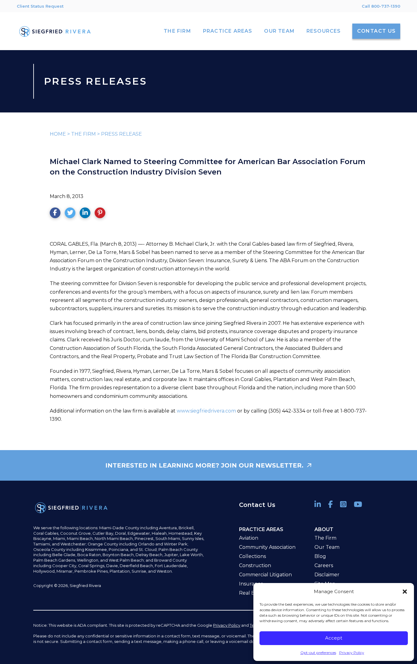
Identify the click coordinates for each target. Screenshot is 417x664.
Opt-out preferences (318, 652)
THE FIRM (83, 134)
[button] (405, 592)
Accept (333, 638)
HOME (58, 134)
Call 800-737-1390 (381, 6)
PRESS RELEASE (121, 134)
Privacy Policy (351, 652)
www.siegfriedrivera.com (206, 411)
